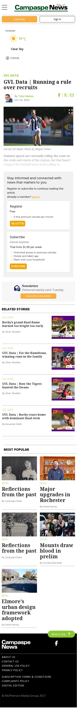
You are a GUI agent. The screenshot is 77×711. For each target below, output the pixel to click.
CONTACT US (10, 661)
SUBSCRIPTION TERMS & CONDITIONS (26, 676)
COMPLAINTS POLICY (15, 681)
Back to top (58, 634)
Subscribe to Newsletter (38, 296)
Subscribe (19, 19)
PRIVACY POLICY (12, 670)
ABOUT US (8, 657)
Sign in (57, 19)
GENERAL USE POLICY (15, 665)
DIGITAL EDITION (13, 685)
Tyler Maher (26, 96)
